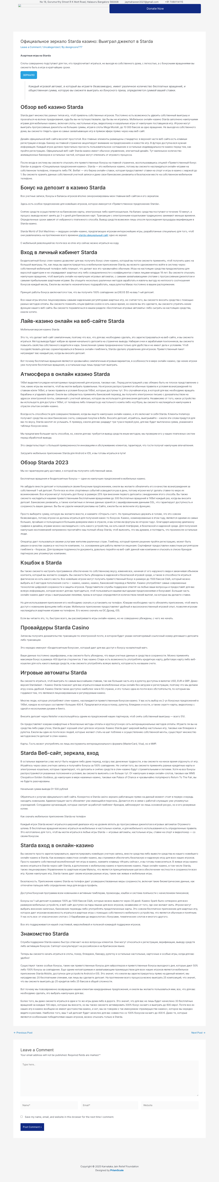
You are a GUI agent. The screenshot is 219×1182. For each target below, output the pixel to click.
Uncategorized (51, 47)
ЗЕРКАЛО (29, 75)
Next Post (198, 1032)
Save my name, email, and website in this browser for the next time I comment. (69, 1116)
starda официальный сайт (93, 235)
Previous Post (23, 1032)
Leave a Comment (31, 47)
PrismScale (117, 1170)
